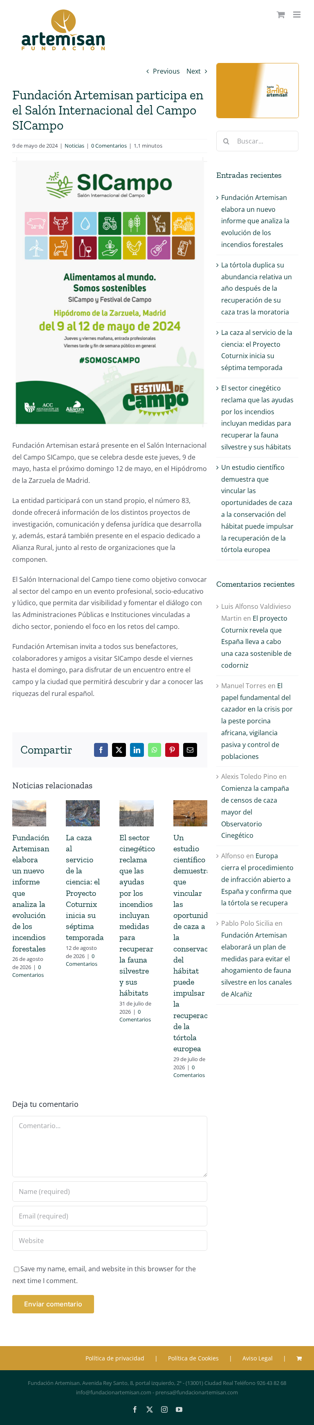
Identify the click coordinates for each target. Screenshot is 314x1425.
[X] (119, 750)
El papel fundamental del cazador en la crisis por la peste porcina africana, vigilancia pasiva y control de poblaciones (257, 721)
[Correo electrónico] (190, 750)
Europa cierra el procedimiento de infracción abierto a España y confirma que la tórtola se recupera (257, 879)
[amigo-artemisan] (257, 66)
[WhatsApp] (154, 750)
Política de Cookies (193, 1358)
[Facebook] (101, 750)
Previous (166, 71)
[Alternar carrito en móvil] (281, 14)
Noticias (74, 145)
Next (193, 71)
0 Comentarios (109, 145)
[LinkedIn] (137, 750)
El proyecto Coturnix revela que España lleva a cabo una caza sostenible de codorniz (256, 642)
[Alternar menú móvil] (297, 14)
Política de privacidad (114, 1358)
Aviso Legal (257, 1358)
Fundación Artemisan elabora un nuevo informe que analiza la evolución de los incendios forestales (255, 221)
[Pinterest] (172, 750)
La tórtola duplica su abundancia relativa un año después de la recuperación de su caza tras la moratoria (256, 288)
